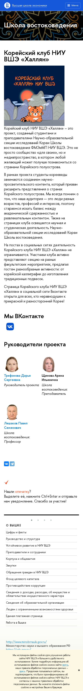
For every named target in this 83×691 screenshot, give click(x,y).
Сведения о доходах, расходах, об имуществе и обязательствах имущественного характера (38, 594)
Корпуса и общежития (20, 559)
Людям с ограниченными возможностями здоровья (39, 609)
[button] (31, 520)
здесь (65, 664)
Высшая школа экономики (29, 5)
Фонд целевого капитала (22, 579)
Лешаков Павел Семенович (16, 425)
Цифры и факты (16, 532)
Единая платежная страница (24, 616)
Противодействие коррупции (25, 585)
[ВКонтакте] (6, 463)
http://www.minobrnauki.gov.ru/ (26, 642)
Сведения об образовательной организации (35, 602)
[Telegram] (12, 463)
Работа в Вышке (16, 622)
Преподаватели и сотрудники (26, 552)
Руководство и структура (23, 539)
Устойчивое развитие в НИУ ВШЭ (28, 545)
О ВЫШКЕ (13, 525)
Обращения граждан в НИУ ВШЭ (27, 572)
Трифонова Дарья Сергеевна (17, 377)
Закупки (11, 565)
